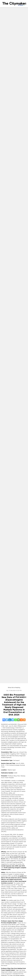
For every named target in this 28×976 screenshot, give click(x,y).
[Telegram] (12, 720)
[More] (24, 720)
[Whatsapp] (15, 720)
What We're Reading (14, 687)
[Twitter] (6, 720)
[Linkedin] (9, 720)
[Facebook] (4, 720)
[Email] (18, 720)
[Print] (21, 720)
